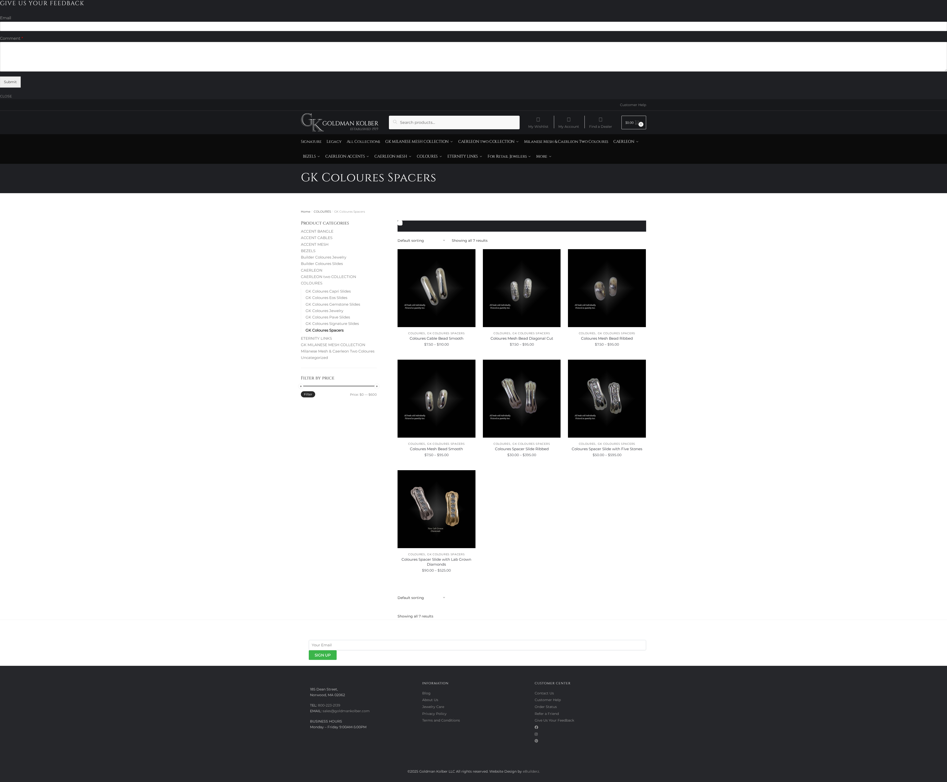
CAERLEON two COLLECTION (328, 276)
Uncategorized (314, 357)
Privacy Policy (434, 713)
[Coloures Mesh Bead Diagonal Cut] (522, 288)
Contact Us (544, 693)
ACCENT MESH (314, 244)
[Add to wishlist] (469, 255)
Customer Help (633, 105)
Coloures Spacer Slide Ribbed (522, 449)
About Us (430, 700)
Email (5, 18)
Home (305, 211)
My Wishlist (538, 126)
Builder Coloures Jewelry (323, 257)
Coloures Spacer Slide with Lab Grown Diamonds (436, 562)
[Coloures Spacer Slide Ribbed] (522, 399)
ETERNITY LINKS (316, 338)
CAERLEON (311, 270)
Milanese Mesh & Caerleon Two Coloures (337, 351)
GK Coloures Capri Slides (328, 291)
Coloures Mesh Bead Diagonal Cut (522, 338)
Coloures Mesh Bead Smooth (436, 449)
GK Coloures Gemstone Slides (333, 304)
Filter (308, 394)
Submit (10, 82)
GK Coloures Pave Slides (328, 317)
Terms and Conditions (441, 720)
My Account (568, 126)
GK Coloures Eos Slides (326, 297)
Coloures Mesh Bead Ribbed (607, 338)
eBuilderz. (531, 771)
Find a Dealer (600, 126)
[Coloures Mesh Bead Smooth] (436, 399)
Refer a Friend (547, 713)
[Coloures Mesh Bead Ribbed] (607, 288)
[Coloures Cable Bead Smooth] (436, 288)
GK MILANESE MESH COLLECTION (333, 344)
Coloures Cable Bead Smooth (436, 338)
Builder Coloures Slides (322, 263)
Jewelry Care (433, 707)
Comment (11, 38)
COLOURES (322, 211)
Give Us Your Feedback (554, 720)
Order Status (546, 707)
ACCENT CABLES (316, 237)
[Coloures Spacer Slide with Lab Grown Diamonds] (436, 509)
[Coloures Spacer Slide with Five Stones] (607, 399)
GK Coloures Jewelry (324, 310)
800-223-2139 (329, 705)
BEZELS (308, 250)
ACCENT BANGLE (317, 231)
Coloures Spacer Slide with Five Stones (607, 449)
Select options (436, 355)
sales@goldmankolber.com (346, 711)
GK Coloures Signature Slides (332, 323)
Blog (426, 693)
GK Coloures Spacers (446, 333)
